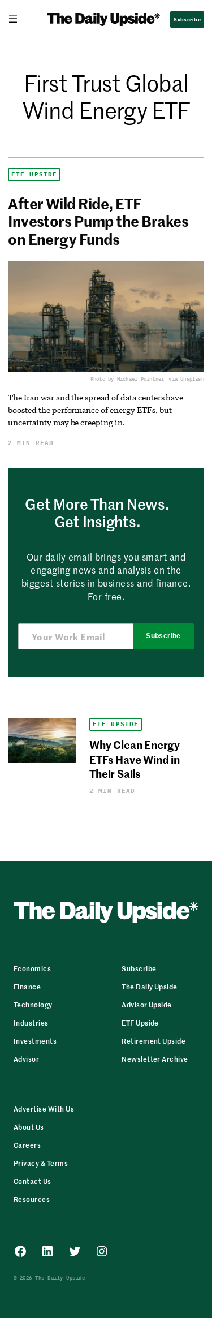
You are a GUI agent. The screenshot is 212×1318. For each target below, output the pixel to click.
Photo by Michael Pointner (127, 378)
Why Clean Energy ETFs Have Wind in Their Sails (134, 758)
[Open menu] (17, 18)
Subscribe (163, 636)
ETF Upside (34, 174)
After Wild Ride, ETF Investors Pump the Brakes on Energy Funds (98, 221)
